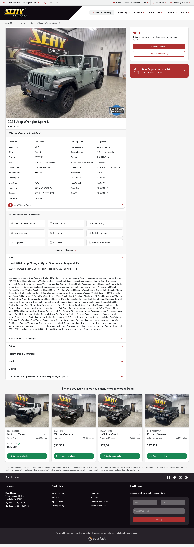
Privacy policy (58, 506)
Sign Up (159, 519)
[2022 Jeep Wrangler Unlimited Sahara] (120, 410)
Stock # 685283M (13, 431)
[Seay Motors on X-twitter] (173, 477)
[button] (22, 2)
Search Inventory (103, 12)
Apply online (57, 502)
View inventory (58, 493)
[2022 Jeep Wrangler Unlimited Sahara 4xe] (167, 410)
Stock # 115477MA (154, 431)
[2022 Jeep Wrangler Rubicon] (74, 410)
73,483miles (88, 438)
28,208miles (41, 438)
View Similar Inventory (159, 54)
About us (56, 497)
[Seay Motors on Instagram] (186, 477)
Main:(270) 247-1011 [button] (18, 502)
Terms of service (98, 506)
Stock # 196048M (60, 431)
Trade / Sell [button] (154, 12)
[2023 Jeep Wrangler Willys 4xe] (27, 410)
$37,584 (105, 445)
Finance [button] (138, 12)
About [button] (184, 12)
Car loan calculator (99, 502)
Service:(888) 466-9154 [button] (19, 506)
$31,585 (59, 445)
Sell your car (96, 497)
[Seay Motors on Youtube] (179, 477)
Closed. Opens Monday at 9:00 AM (131, 2)
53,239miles (181, 438)
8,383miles (135, 438)
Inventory (24, 23)
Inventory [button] (122, 12)
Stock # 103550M (106, 431)
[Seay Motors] (15, 12)
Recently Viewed (181, 2)
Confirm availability (21, 456)
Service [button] (170, 12)
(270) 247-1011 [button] (53, 2)
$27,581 (152, 445)
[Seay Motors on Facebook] (167, 477)
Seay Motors (11, 23)
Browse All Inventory (159, 46)
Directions (95, 493)
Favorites (160, 2)
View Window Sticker (23, 205)
